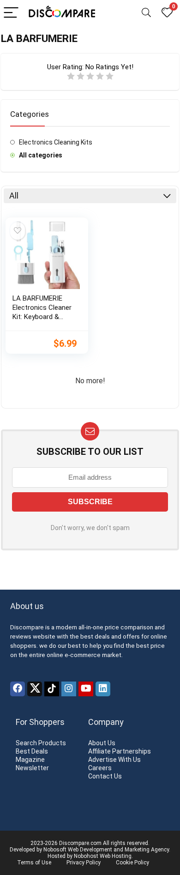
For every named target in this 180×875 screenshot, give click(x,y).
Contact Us (105, 776)
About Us (101, 743)
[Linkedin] (103, 689)
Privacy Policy (83, 862)
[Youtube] (85, 689)
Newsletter (32, 768)
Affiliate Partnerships (119, 751)
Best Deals (32, 751)
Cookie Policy (132, 862)
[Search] (146, 13)
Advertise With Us (114, 759)
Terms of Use (34, 862)
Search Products (41, 743)
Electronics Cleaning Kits (55, 142)
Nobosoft (54, 849)
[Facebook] (17, 689)
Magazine (30, 759)
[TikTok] (51, 689)
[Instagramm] (68, 689)
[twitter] (34, 689)
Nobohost (86, 856)
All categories (40, 155)
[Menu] (11, 13)
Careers (100, 768)
